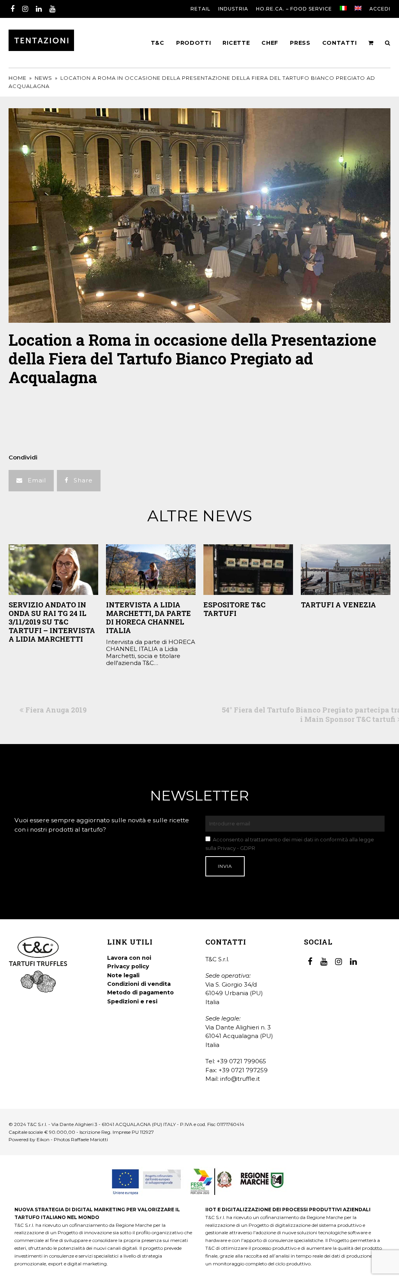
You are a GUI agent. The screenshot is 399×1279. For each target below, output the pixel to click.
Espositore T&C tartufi (234, 609)
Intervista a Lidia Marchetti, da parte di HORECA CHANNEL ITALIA (148, 617)
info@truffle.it (240, 1078)
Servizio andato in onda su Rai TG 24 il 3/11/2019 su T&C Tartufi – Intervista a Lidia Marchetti (52, 622)
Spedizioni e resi (132, 1001)
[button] (31, 480)
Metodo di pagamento (140, 992)
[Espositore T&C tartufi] (248, 569)
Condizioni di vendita (139, 983)
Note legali (123, 975)
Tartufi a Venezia (338, 604)
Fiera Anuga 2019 (56, 709)
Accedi (379, 9)
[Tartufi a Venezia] (345, 569)
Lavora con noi (129, 957)
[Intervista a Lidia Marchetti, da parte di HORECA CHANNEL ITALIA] (151, 569)
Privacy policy (128, 966)
